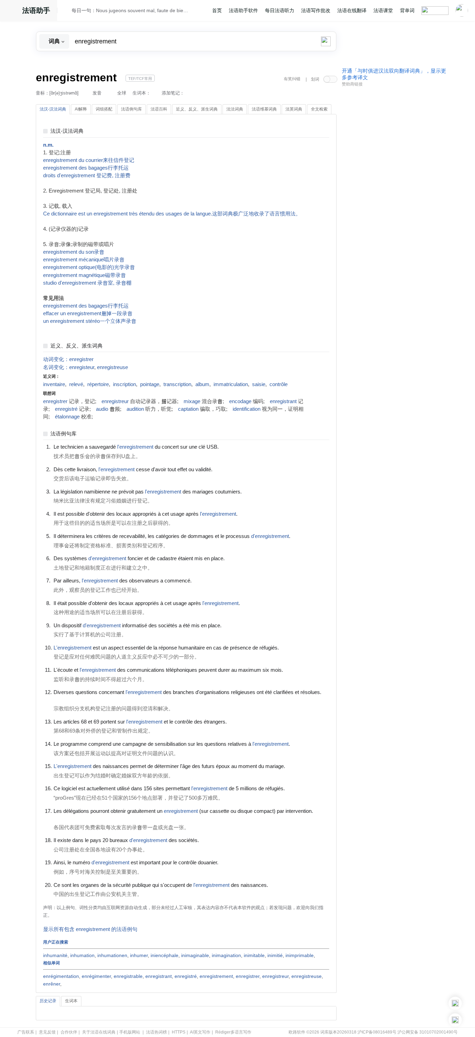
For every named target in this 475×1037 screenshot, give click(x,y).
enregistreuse (112, 367)
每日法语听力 (279, 10)
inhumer (139, 955)
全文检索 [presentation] (319, 109)
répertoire (98, 384)
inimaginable (195, 955)
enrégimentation (61, 976)
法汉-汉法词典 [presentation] (53, 109)
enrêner (51, 984)
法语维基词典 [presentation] (264, 109)
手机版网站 (129, 1032)
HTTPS (178, 1032)
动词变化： (56, 359)
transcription (177, 384)
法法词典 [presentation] (234, 109)
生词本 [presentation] (71, 1000)
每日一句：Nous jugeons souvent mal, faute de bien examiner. (130, 10)
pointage (149, 384)
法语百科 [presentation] (159, 109)
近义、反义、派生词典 (76, 346)
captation (188, 409)
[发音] (66, 11)
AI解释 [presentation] (81, 109)
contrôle (278, 384)
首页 (217, 10)
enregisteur (81, 367)
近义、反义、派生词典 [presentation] (197, 109)
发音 (97, 93)
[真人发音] (230, 446)
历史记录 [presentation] (48, 1000)
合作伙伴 (69, 1032)
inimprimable (299, 955)
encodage (240, 401)
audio (102, 409)
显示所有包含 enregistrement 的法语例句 (90, 929)
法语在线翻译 (352, 10)
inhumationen (112, 955)
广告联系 (25, 1032)
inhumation (82, 955)
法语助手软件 (243, 10)
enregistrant (283, 401)
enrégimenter (96, 976)
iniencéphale (164, 955)
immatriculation (231, 384)
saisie (258, 384)
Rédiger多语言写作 (233, 1032)
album (202, 384)
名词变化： (56, 367)
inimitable (254, 955)
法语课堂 (383, 10)
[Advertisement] (394, 195)
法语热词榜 (156, 1032)
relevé (76, 384)
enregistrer (81, 359)
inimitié (275, 955)
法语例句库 (63, 433)
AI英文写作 (200, 1032)
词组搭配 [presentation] (104, 109)
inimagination (226, 955)
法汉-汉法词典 (66, 131)
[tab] (53, 109)
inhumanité (55, 955)
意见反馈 (47, 1032)
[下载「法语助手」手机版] (455, 1003)
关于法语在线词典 (98, 1032)
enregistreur (115, 401)
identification (246, 409)
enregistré (66, 409)
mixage (192, 401)
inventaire (54, 384)
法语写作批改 (315, 10)
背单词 (407, 10)
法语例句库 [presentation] (131, 109)
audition (135, 409)
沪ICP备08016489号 (376, 1032)
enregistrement (216, 976)
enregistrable (128, 976)
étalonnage (67, 416)
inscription (124, 384)
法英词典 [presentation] (293, 109)
